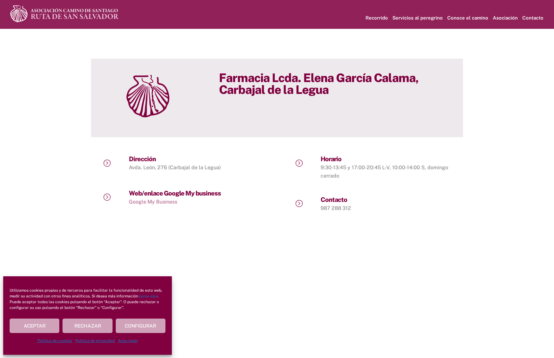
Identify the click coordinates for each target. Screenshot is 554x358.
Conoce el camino (467, 18)
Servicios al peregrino (417, 18)
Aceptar (35, 326)
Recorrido (376, 18)
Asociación (505, 18)
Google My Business (153, 202)
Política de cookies (55, 340)
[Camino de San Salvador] (65, 20)
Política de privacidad (95, 340)
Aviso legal (128, 340)
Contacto (532, 18)
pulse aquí (148, 296)
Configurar (140, 326)
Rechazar (87, 326)
